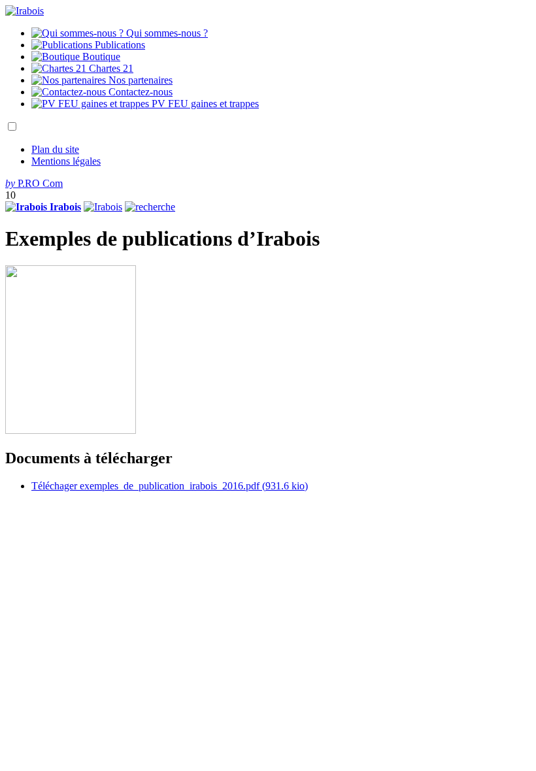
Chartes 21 (109, 68)
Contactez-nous (139, 91)
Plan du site (55, 149)
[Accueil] (24, 10)
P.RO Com (34, 183)
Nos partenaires (139, 80)
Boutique (100, 56)
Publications (118, 44)
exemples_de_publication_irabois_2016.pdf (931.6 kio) (169, 485)
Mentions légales (66, 161)
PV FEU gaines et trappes (204, 103)
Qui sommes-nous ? (166, 33)
